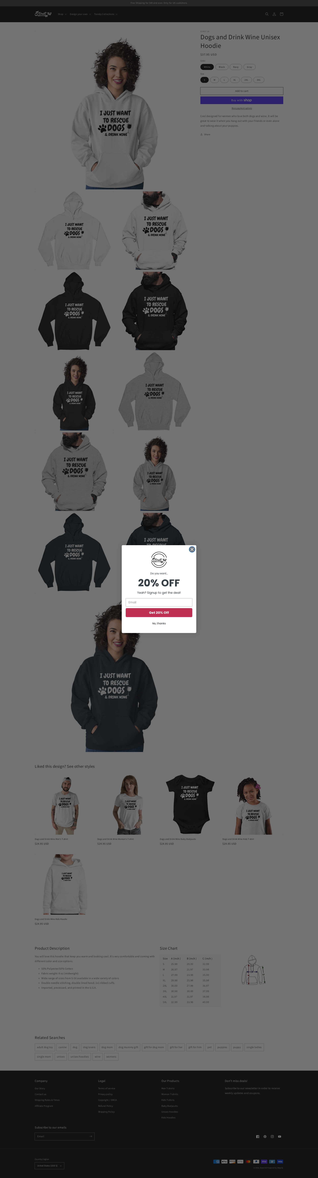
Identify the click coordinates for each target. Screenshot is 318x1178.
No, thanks (159, 623)
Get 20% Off (159, 612)
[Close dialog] (192, 549)
